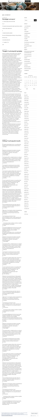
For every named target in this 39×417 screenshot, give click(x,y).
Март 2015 (26, 186)
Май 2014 (25, 195)
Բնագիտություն (27, 59)
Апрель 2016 (26, 170)
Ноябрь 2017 (26, 147)
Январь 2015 (26, 190)
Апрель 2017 (26, 154)
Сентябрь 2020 (26, 104)
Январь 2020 (26, 113)
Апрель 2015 (26, 185)
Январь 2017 (26, 159)
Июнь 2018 (26, 134)
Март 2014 (26, 199)
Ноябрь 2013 (26, 206)
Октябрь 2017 (26, 149)
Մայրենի (25, 38)
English (25, 29)
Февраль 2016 (26, 174)
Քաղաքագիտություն (28, 45)
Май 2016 (25, 168)
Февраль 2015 (26, 188)
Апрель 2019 (26, 123)
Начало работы (28, 1)
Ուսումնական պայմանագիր (29, 42)
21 (34, 83)
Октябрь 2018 (26, 132)
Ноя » (34, 88)
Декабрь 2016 (26, 161)
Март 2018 (26, 140)
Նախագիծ (26, 40)
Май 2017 (25, 152)
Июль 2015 (26, 181)
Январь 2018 (26, 143)
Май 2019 (25, 122)
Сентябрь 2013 (26, 208)
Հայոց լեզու (26, 31)
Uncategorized (26, 70)
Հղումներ (26, 35)
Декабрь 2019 (26, 114)
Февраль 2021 (26, 96)
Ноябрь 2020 (26, 100)
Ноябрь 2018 (26, 131)
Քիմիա (25, 47)
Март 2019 (26, 125)
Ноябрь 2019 (26, 116)
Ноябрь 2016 (26, 163)
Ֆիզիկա (25, 49)
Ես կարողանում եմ (27, 63)
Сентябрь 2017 (26, 150)
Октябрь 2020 (26, 102)
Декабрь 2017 (26, 145)
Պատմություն (26, 44)
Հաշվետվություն (27, 33)
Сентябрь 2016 (26, 167)
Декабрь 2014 (26, 192)
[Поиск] (35, 20)
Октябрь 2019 (26, 118)
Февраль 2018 (26, 141)
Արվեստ (25, 57)
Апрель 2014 (26, 197)
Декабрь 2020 (26, 98)
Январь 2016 (26, 176)
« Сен (27, 88)
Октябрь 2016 (26, 165)
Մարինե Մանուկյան (11, 5)
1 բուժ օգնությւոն (27, 26)
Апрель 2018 (26, 138)
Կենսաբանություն (27, 68)
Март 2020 (26, 109)
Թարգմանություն (27, 66)
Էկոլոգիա (26, 64)
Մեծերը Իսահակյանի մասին (11, 141)
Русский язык (26, 27)
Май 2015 (25, 183)
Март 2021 (26, 95)
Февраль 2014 (26, 201)
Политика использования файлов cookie (7, 415)
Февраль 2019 (26, 127)
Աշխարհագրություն (27, 54)
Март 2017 (26, 156)
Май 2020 (25, 105)
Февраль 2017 (26, 158)
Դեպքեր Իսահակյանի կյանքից (12, 51)
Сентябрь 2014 (26, 194)
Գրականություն (27, 61)
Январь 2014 (26, 203)
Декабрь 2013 (26, 204)
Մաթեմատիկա (27, 36)
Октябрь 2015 (26, 179)
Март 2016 (26, 172)
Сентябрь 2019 (26, 120)
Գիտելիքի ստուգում (8, 19)
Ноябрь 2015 (26, 177)
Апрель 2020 (26, 107)
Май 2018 (25, 136)
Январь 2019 (26, 129)
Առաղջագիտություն (27, 55)
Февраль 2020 (26, 111)
